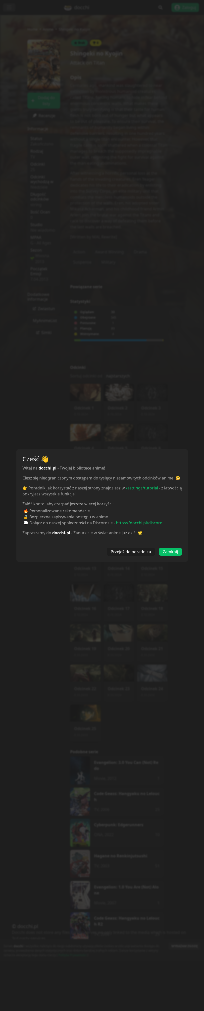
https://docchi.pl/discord (139, 523)
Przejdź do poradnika (131, 551)
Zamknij (170, 551)
